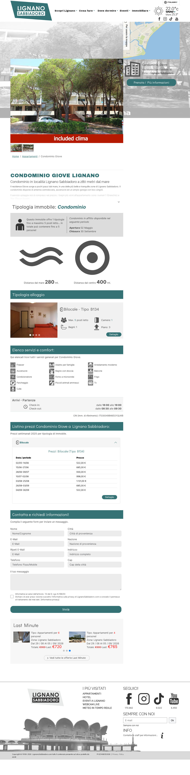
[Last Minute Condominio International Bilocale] (77, 636)
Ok (172, 720)
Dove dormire (107, 10)
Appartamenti (30, 156)
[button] (64, 651)
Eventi (124, 10)
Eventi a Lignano (94, 700)
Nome (13, 528)
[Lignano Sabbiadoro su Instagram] (165, 18)
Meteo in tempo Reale (97, 708)
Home (15, 156)
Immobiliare (140, 10)
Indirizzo (72, 549)
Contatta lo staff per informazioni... (140, 735)
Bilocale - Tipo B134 (81, 309)
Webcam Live (91, 704)
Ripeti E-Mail (17, 549)
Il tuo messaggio (19, 571)
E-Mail (14, 539)
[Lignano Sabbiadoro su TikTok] (171, 18)
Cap (70, 560)
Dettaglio (113, 334)
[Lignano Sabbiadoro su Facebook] (159, 18)
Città (70, 528)
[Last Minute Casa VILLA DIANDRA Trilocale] (21, 636)
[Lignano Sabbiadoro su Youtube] (176, 18)
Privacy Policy (118, 754)
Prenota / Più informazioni (151, 82)
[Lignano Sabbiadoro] (45, 697)
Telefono (15, 560)
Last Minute (79, 657)
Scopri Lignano (65, 10)
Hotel (87, 697)
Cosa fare (86, 10)
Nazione (72, 539)
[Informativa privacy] (50, 600)
